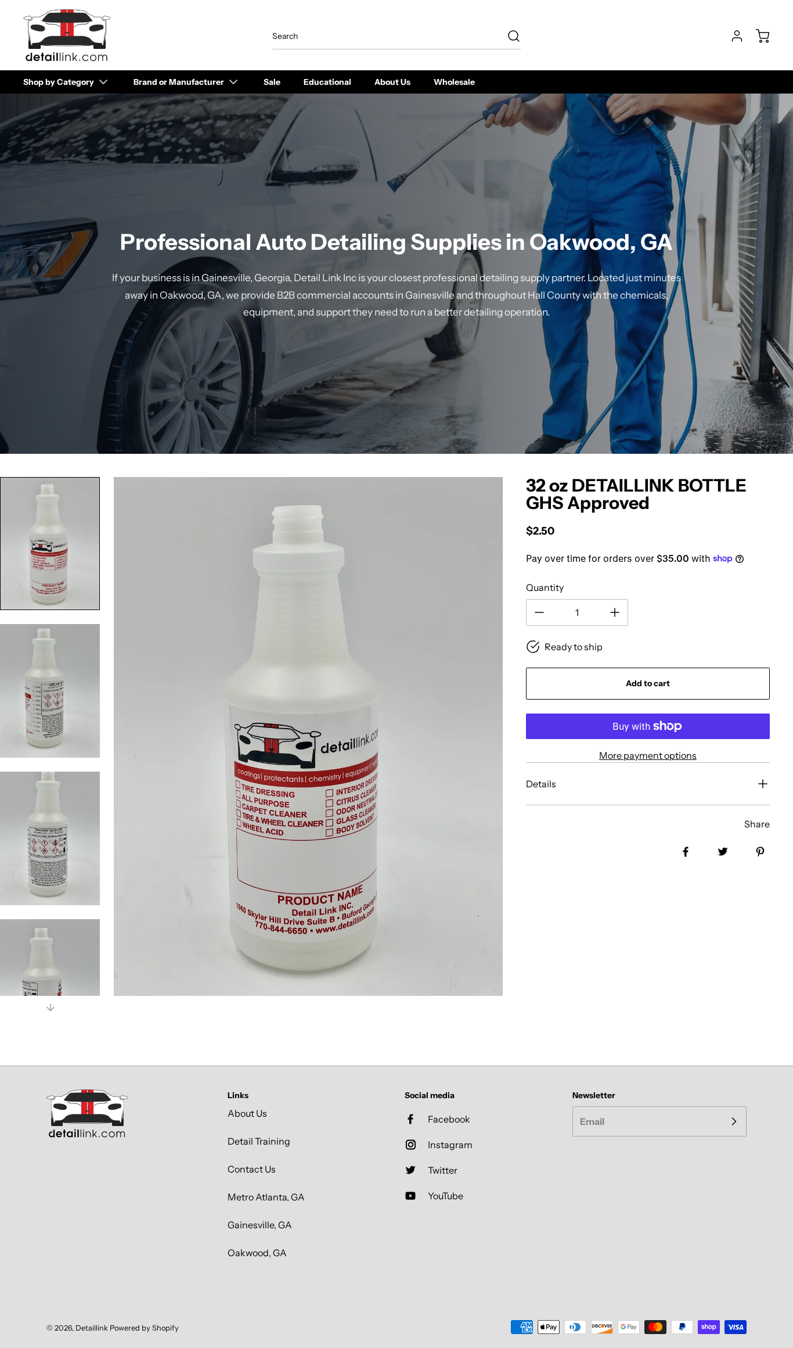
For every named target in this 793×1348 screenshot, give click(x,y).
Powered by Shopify (144, 1328)
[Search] (508, 36)
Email (592, 1121)
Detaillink (91, 1328)
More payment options (648, 755)
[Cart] (757, 36)
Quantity (545, 587)
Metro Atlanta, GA (266, 1197)
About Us (247, 1113)
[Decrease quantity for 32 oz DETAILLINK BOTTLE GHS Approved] (539, 612)
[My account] (731, 36)
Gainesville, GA (260, 1225)
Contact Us (252, 1169)
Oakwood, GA (257, 1253)
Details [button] (541, 784)
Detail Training (259, 1141)
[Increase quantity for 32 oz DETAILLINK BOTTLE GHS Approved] (615, 612)
